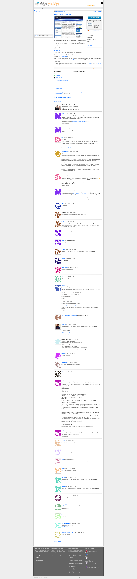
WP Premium (71, 566)
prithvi (63, 440)
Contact (90, 577)
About (72, 8)
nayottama (64, 362)
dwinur (63, 353)
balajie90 (64, 324)
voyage (63, 231)
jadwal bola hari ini (66, 514)
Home (36, 8)
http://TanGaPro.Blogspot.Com (69, 315)
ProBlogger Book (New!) (57, 555)
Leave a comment (59, 78)
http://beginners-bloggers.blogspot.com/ (70, 334)
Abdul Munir (93, 33)
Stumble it (58, 75)
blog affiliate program (63, 56)
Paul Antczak (65, 151)
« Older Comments (57, 101)
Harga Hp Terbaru (66, 504)
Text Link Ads (38, 555)
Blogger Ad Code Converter (74, 555)
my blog (69, 147)
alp (62, 203)
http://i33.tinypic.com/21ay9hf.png (69, 305)
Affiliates (62, 8)
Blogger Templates (97, 68)
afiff (62, 371)
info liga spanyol (66, 523)
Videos (67, 8)
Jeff (62, 137)
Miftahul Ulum (65, 450)
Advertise (78, 8)
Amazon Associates (39, 560)
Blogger (42, 8)
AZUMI (63, 258)
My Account (55, 8)
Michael (63, 113)
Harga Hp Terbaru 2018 (67, 532)
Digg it (57, 73)
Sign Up (101, 0)
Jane (63, 459)
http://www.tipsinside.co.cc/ (67, 332)
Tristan (63, 221)
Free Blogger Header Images (77, 59)
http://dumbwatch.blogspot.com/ (78, 121)
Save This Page (59, 77)
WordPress (48, 8)
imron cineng (65, 267)
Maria (63, 381)
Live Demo (90, 45)
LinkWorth (37, 557)
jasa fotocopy (65, 495)
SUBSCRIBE (91, 5)
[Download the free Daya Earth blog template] (94, 17)
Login (98, 0)
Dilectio (70, 568)
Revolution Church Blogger (73, 572)
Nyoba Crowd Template (97, 11)
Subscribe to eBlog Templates (62, 80)
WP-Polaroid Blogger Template (60, 11)
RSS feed (89, 63)
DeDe (63, 468)
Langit (70, 557)
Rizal (63, 276)
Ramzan (64, 477)
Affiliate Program (87, 552)
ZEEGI (63, 285)
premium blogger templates (85, 54)
